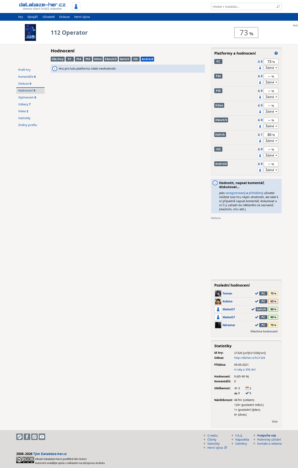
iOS (135, 59)
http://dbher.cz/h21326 (249, 358)
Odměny (241, 443)
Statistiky (24, 118)
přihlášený (256, 193)
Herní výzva (82, 17)
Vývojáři (32, 17)
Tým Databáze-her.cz (50, 454)
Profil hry (24, 70)
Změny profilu (27, 125)
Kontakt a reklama (269, 443)
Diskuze (64, 17)
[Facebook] (27, 436)
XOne (98, 59)
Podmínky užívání (269, 439)
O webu (212, 435)
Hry (20, 17)
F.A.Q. (239, 435)
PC (69, 59)
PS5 (88, 59)
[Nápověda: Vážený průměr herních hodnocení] (276, 53)
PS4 (78, 59)
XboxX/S (111, 59)
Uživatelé (48, 17)
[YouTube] (42, 436)
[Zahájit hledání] (278, 6)
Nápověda (242, 439)
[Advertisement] (246, 248)
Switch (125, 59)
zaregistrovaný (235, 193)
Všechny (58, 59)
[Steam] (19, 436)
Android (147, 59)
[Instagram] (34, 436)
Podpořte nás (266, 435)
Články (211, 439)
